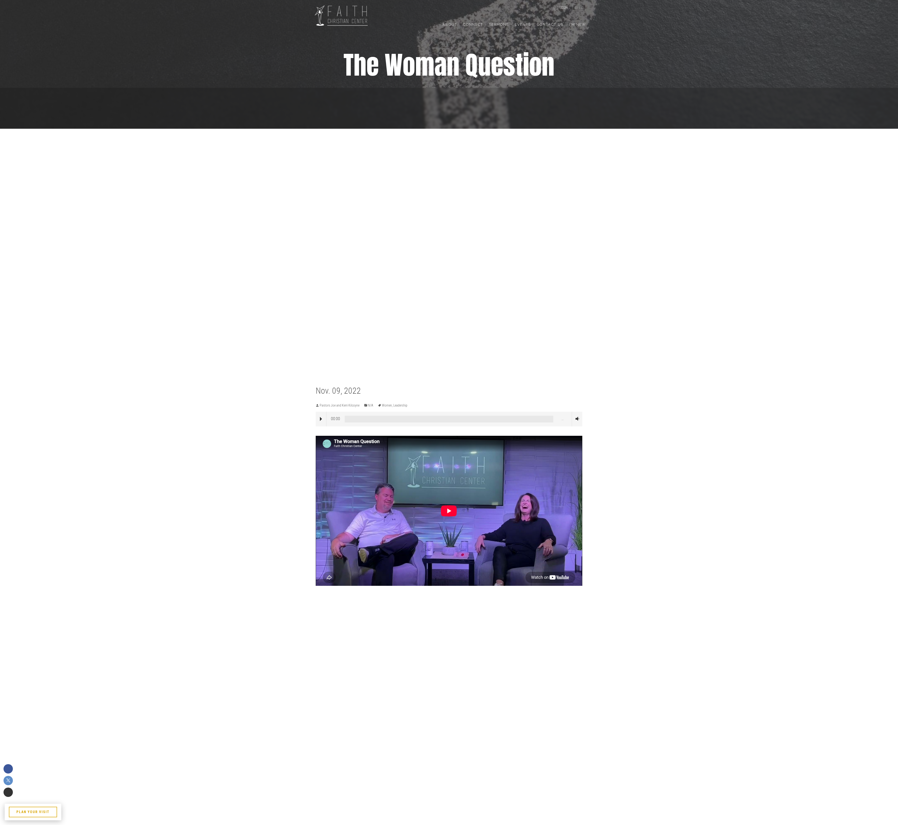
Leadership (400, 405)
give (579, 8)
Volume (576, 419)
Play (321, 419)
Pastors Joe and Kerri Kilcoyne (339, 405)
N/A (370, 405)
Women (387, 405)
